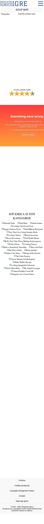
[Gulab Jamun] (36, 223)
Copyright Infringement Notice (22, 491)
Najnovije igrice (22, 501)
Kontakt (22, 496)
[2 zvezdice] (16, 93)
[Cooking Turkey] (13, 235)
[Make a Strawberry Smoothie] (14, 247)
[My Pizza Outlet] (14, 250)
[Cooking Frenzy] (29, 244)
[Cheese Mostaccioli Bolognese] (22, 259)
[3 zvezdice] (22, 93)
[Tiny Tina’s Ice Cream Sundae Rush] (22, 232)
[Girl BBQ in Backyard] (33, 229)
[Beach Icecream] (30, 235)
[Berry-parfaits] (30, 250)
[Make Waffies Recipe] (22, 262)
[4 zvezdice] (27, 93)
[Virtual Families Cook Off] (22, 271)
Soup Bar (22, 9)
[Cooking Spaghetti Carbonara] (22, 265)
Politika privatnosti (22, 486)
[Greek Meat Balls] (12, 268)
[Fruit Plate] (22, 223)
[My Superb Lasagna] (31, 268)
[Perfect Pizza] (13, 244)
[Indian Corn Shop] (12, 253)
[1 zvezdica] (11, 93)
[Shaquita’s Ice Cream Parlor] (22, 274)
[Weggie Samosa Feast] (11, 229)
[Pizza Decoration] (12, 238)
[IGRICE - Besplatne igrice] (13, 7)
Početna (22, 480)
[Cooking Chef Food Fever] (22, 226)
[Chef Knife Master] (31, 238)
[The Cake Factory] (22, 256)
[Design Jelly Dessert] (31, 253)
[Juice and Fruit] (36, 247)
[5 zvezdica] (32, 93)
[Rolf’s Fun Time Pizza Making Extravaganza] (22, 241)
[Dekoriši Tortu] (8, 223)
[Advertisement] (22, 54)
